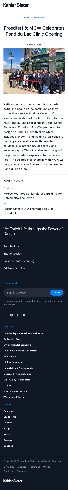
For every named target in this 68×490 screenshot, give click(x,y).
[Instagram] (11, 315)
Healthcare (38, 17)
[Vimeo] (24, 315)
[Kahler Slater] (13, 5)
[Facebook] (18, 315)
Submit (56, 292)
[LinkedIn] (5, 315)
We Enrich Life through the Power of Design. (33, 231)
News (26, 17)
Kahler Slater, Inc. (31, 461)
